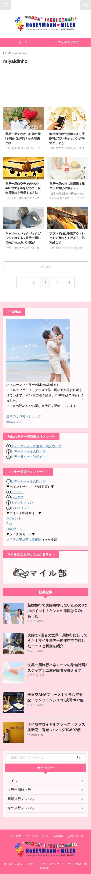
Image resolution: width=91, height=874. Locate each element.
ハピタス (17, 497)
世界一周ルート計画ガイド (30, 457)
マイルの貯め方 (68, 42)
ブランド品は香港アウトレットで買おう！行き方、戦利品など (67, 237)
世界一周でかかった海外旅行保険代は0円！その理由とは (23, 138)
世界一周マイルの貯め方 (28, 451)
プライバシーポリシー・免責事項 (44, 836)
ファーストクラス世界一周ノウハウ (36, 446)
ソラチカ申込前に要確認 (23, 539)
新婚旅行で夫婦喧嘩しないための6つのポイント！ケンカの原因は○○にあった (57, 610)
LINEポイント (16, 529)
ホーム (22, 42)
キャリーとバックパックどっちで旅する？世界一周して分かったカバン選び (23, 237)
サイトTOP (14, 836)
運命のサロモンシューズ (23, 416)
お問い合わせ (75, 836)
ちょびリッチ (20, 508)
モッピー (17, 492)
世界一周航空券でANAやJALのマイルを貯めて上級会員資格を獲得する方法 (23, 188)
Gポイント (13, 518)
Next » (46, 267)
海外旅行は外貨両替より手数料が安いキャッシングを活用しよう (67, 138)
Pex (9, 524)
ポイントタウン (22, 502)
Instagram (13, 422)
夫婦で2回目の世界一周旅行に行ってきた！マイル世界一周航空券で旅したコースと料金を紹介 (57, 640)
